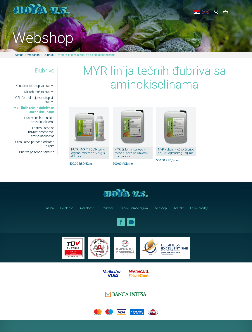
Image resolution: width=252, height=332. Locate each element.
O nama (49, 208)
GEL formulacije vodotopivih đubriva (34, 100)
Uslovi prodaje (199, 208)
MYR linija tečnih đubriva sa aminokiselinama (34, 110)
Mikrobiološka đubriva (39, 92)
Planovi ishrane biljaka (134, 208)
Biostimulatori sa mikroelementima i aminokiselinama (41, 132)
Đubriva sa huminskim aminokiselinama (39, 120)
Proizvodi (107, 208)
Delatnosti (66, 208)
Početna (18, 55)
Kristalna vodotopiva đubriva (34, 86)
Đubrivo (49, 55)
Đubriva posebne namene (36, 152)
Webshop (33, 55)
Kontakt (178, 208)
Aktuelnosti (87, 208)
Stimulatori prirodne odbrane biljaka (34, 144)
